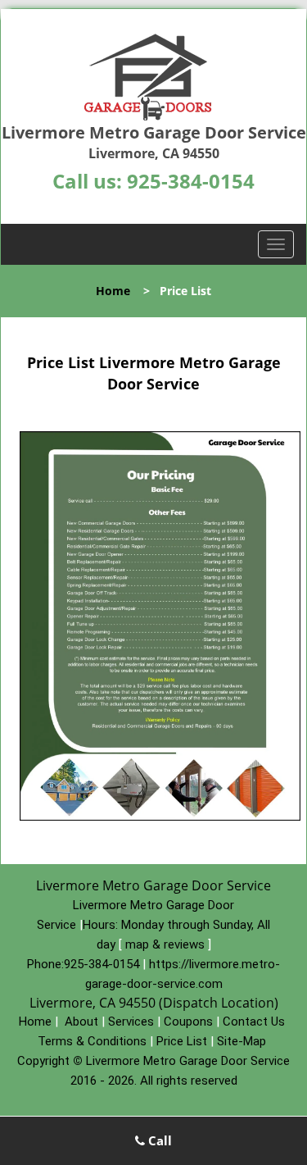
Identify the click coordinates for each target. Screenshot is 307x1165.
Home (113, 290)
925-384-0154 (191, 180)
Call (158, 1140)
